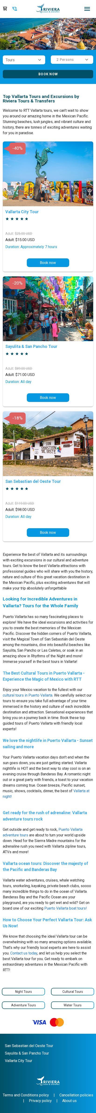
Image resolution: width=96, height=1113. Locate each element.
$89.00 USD (23, 369)
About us (69, 1101)
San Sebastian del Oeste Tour (29, 1046)
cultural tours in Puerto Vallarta (27, 695)
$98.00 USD (20, 509)
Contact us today (23, 953)
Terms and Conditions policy (26, 1095)
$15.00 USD (20, 240)
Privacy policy (40, 1101)
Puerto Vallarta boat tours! (65, 908)
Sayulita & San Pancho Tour (27, 1053)
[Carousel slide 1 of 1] (48, 44)
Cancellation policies (76, 1095)
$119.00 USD (24, 504)
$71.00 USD (20, 374)
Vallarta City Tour (18, 1061)
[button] (24, 59)
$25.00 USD (23, 234)
